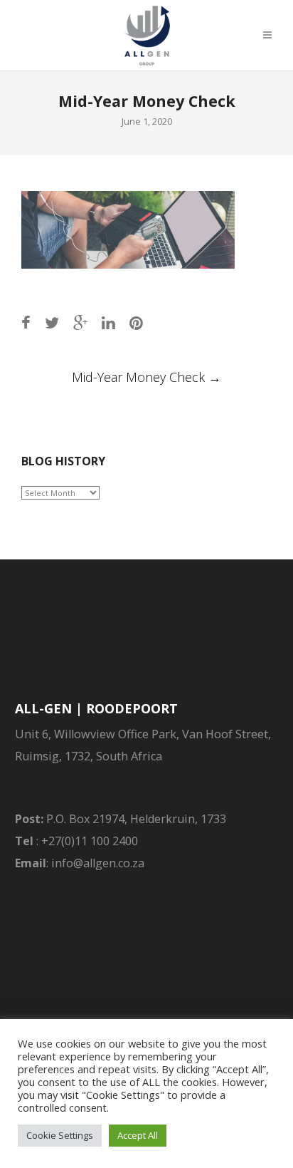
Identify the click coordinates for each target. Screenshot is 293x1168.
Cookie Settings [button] (59, 1135)
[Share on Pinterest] (136, 322)
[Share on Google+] (80, 322)
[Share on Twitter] (52, 322)
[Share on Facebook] (26, 322)
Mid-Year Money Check (146, 377)
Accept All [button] (137, 1135)
